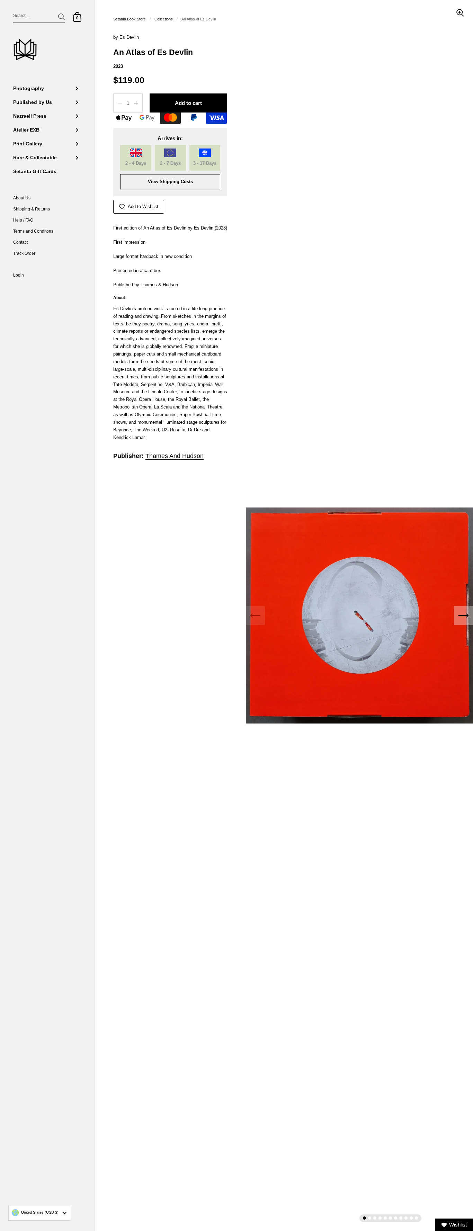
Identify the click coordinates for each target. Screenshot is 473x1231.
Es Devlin (129, 37)
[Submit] (61, 16)
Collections (163, 19)
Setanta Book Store (129, 19)
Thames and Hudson (174, 455)
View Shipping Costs (170, 181)
